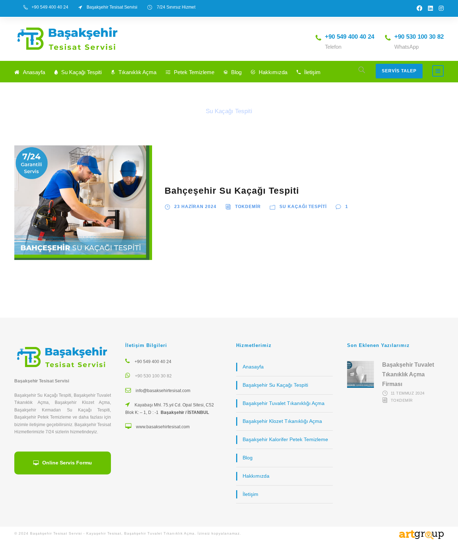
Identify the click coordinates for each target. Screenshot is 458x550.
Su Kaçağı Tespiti (81, 72)
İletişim (312, 72)
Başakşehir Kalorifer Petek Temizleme (285, 439)
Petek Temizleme (194, 72)
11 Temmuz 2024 (408, 393)
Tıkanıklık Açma (137, 72)
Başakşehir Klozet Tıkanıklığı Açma (282, 421)
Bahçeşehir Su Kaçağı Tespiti (232, 190)
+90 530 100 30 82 (153, 375)
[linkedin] (430, 8)
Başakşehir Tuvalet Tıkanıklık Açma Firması (408, 374)
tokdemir (248, 206)
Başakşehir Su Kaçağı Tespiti (275, 385)
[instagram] (441, 8)
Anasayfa (34, 72)
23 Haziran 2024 (195, 206)
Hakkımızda (273, 72)
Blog (236, 72)
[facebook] (419, 8)
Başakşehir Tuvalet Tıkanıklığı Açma (284, 403)
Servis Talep (399, 70)
